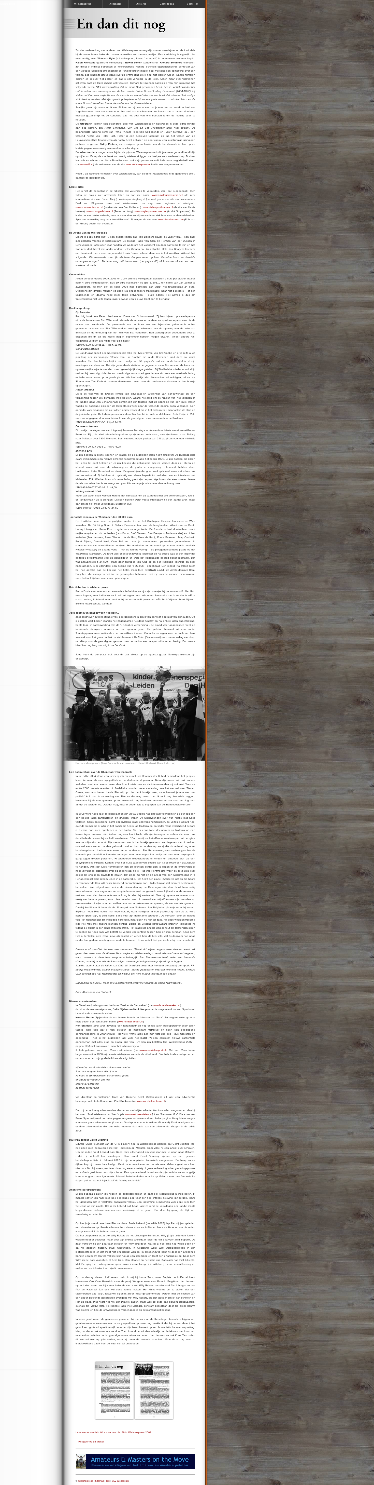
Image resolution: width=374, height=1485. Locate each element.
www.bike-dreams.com (170, 219)
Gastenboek (167, 3)
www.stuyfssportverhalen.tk (150, 211)
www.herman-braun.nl (130, 1021)
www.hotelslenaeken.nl (166, 1005)
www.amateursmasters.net (167, 195)
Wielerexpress (85, 1481)
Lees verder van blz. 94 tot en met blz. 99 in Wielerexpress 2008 (113, 1432)
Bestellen (192, 3)
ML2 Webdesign (120, 1481)
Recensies (115, 3)
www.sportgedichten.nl (100, 211)
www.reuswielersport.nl (152, 1050)
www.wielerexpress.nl (138, 164)
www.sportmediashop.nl (89, 207)
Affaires (141, 3)
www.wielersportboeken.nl (158, 207)
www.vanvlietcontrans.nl (151, 1101)
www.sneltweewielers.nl (138, 1114)
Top (108, 1481)
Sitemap (99, 1481)
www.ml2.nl (86, 164)
